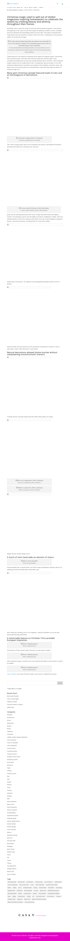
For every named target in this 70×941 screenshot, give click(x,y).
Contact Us (34, 927)
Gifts (8, 799)
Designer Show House (13, 757)
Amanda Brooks (12, 882)
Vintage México (11, 869)
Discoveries (10, 762)
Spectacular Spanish (13, 696)
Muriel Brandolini (12, 893)
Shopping (10, 846)
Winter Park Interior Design (39, 899)
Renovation (10, 843)
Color (32, 885)
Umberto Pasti (11, 899)
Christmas (36, 10)
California (10, 731)
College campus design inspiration (17, 737)
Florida (9, 782)
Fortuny (9, 790)
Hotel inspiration (12, 807)
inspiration (19, 890)
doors (20, 887)
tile (33, 896)
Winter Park (10, 871)
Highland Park (11, 890)
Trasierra (58, 896)
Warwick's (19, 899)
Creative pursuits (12, 751)
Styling (14, 896)
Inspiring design (11, 818)
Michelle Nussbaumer (53, 890)
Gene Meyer (59, 887)
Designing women (12, 759)
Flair (8, 779)
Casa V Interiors (11, 674)
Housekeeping (11, 813)
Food (8, 787)
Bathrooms (10, 723)
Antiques (9, 715)
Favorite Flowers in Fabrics (15, 704)
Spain (9, 896)
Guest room (10, 804)
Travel (9, 860)
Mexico (9, 832)
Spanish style (11, 852)
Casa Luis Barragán (13, 699)
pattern (35, 893)
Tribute (9, 863)
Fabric (9, 768)
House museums (12, 810)
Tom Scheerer (50, 896)
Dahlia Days (10, 707)
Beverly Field (21, 882)
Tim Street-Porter (40, 896)
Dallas (9, 887)
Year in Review (11, 874)
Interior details (11, 824)
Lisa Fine (36, 890)
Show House (10, 849)
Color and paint (11, 740)
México (20, 893)
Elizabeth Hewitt (27, 887)
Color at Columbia (12, 743)
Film (8, 776)
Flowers (9, 785)
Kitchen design (11, 827)
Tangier (29, 896)
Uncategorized (11, 866)
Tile (8, 857)
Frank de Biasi (42, 887)
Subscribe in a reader (14, 689)
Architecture (10, 717)
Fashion (9, 771)
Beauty (9, 726)
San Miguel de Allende (53, 893)
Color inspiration (12, 745)
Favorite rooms (11, 773)
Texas (9, 855)
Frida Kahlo (51, 887)
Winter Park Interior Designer (15, 902)
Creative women (12, 754)
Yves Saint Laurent (29, 902)
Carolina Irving (39, 882)
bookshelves (29, 882)
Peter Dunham (42, 893)
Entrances (10, 765)
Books (9, 729)
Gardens (9, 796)
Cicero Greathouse (13, 885)
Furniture (9, 793)
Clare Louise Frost (24, 885)
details (14, 887)
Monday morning (12, 835)
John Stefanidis (28, 890)
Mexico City (43, 890)
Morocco (9, 838)
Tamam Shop (21, 896)
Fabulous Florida (12, 702)
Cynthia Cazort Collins (52, 885)
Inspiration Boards (12, 815)
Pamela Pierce (27, 893)
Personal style (11, 841)
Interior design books (13, 821)
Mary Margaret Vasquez (16, 10)
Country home (11, 748)
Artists (9, 720)
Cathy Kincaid (58, 882)
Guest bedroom (11, 801)
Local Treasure (11, 829)
